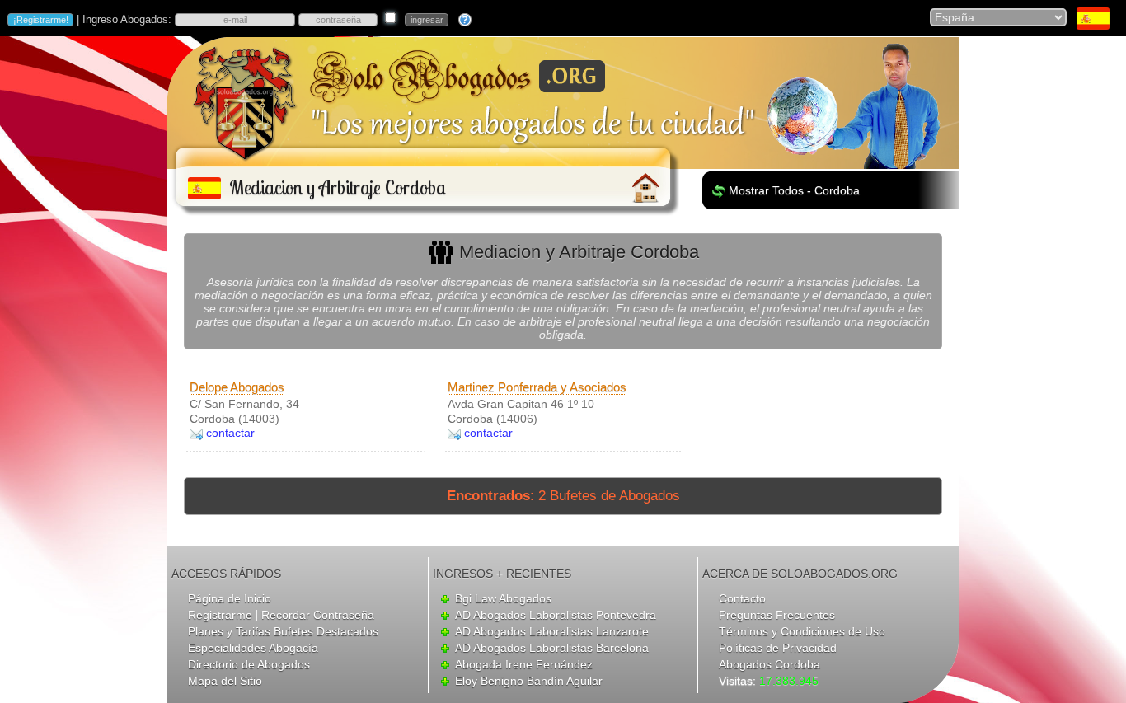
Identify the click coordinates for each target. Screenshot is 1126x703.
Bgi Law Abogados (503, 598)
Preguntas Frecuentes (777, 614)
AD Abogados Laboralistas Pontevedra (555, 614)
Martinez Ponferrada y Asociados (537, 387)
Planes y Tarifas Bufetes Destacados (283, 631)
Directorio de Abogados (249, 664)
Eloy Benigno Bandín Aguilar (529, 680)
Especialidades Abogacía (253, 647)
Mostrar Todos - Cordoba (794, 190)
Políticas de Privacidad (778, 647)
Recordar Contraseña (317, 614)
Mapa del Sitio (225, 680)
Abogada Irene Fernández (524, 664)
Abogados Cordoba (769, 664)
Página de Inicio (229, 598)
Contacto (742, 598)
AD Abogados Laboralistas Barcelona (552, 647)
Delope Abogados (237, 387)
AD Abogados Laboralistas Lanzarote (552, 631)
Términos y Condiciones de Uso (802, 631)
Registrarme (220, 614)
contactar (230, 432)
